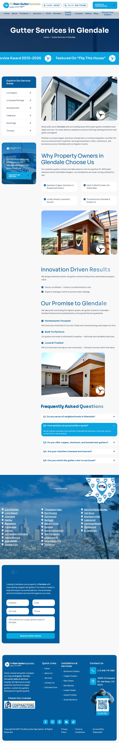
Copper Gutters (70, 676)
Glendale (9, 516)
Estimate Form (51, 687)
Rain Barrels (69, 685)
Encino (8, 530)
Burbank (48, 520)
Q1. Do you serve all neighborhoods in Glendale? (69, 416)
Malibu (8, 520)
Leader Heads (70, 690)
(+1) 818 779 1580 (106, 670)
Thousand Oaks (53, 509)
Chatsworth (51, 537)
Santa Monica (12, 537)
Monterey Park (92, 516)
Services (37, 13)
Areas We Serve (70, 699)
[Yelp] (59, 722)
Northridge (11, 123)
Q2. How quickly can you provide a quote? (65, 425)
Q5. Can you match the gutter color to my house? (69, 460)
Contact (79, 13)
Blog (96, 13)
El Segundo (90, 530)
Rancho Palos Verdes (95, 509)
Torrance (10, 130)
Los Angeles (11, 93)
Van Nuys (89, 513)
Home (7, 13)
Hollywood (50, 516)
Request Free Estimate (14, 176)
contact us (50, 682)
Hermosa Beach (92, 523)
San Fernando (52, 534)
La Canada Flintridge (15, 100)
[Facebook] (45, 722)
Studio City (11, 544)
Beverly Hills (51, 523)
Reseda (48, 527)
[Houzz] (66, 722)
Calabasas (11, 115)
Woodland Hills (12, 108)
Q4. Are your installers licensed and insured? (67, 451)
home (46, 37)
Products (24, 13)
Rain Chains (69, 680)
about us (49, 673)
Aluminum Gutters (71, 671)
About (14, 13)
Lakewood (90, 520)
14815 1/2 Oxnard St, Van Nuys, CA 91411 (106, 681)
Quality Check (68, 13)
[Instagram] (52, 722)
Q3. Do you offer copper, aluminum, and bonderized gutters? (75, 442)
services (48, 678)
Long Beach (11, 513)
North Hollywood (53, 530)
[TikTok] (73, 722)
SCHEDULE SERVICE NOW (101, 5)
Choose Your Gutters (108, 13)
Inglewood (90, 527)
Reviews (57, 13)
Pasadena (10, 523)
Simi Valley (10, 541)
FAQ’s (48, 13)
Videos (88, 13)
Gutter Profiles (70, 695)
